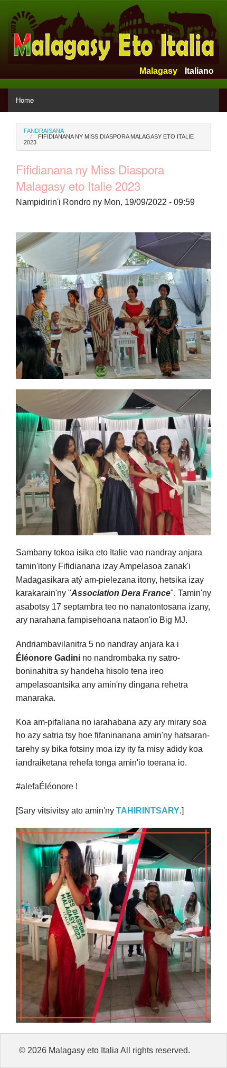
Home (25, 100)
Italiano (199, 70)
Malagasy (158, 70)
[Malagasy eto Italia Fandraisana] (113, 31)
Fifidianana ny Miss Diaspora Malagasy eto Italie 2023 (109, 139)
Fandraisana (44, 131)
